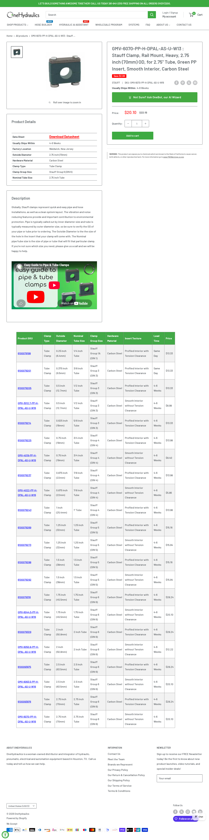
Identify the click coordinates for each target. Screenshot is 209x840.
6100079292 (24, 579)
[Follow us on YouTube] (194, 811)
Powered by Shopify (17, 818)
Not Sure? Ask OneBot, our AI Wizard (157, 97)
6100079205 (24, 388)
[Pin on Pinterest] (182, 82)
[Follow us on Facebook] (175, 811)
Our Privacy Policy (118, 769)
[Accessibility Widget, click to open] (5, 834)
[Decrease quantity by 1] (128, 123)
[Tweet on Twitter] (189, 82)
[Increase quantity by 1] (145, 123)
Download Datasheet (64, 137)
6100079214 (24, 422)
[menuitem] (18, 24)
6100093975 (24, 666)
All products (22, 35)
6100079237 (24, 475)
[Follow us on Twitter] (181, 811)
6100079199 (24, 353)
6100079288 (24, 562)
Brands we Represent (120, 764)
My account (169, 16)
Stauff (116, 82)
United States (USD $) (18, 806)
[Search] (152, 14)
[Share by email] (195, 82)
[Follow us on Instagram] (187, 811)
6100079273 (24, 544)
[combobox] (97, 14)
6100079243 (24, 509)
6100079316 (24, 597)
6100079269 (24, 527)
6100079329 (24, 631)
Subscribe (167, 788)
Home (10, 35)
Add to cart (132, 135)
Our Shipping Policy (119, 780)
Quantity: (117, 123)
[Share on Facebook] (176, 82)
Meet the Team (116, 759)
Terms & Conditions (119, 790)
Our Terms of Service (120, 785)
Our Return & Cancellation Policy (126, 775)
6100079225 (24, 440)
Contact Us (114, 753)
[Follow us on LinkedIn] (200, 811)
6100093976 (24, 701)
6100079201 (24, 370)
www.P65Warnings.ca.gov (173, 157)
